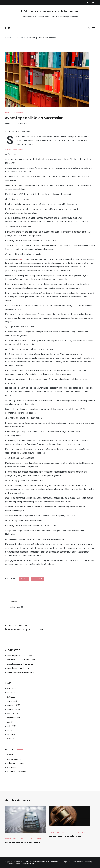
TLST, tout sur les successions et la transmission (50, 11)
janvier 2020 (12, 701)
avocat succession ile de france (20, 664)
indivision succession (15, 763)
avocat (8, 112)
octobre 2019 (12, 714)
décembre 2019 (13, 705)
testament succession (16, 772)
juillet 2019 (11, 726)
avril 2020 (11, 697)
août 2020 (11, 688)
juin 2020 (11, 693)
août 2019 (11, 722)
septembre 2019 (14, 718)
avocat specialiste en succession (20, 656)
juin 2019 (11, 730)
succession (18, 112)
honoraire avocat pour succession (25, 627)
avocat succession (14, 149)
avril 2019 (11, 739)
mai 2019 (11, 734)
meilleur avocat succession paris (20, 672)
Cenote (87, 862)
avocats (20, 259)
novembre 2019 (13, 709)
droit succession (14, 759)
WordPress (29, 864)
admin (7, 123)
